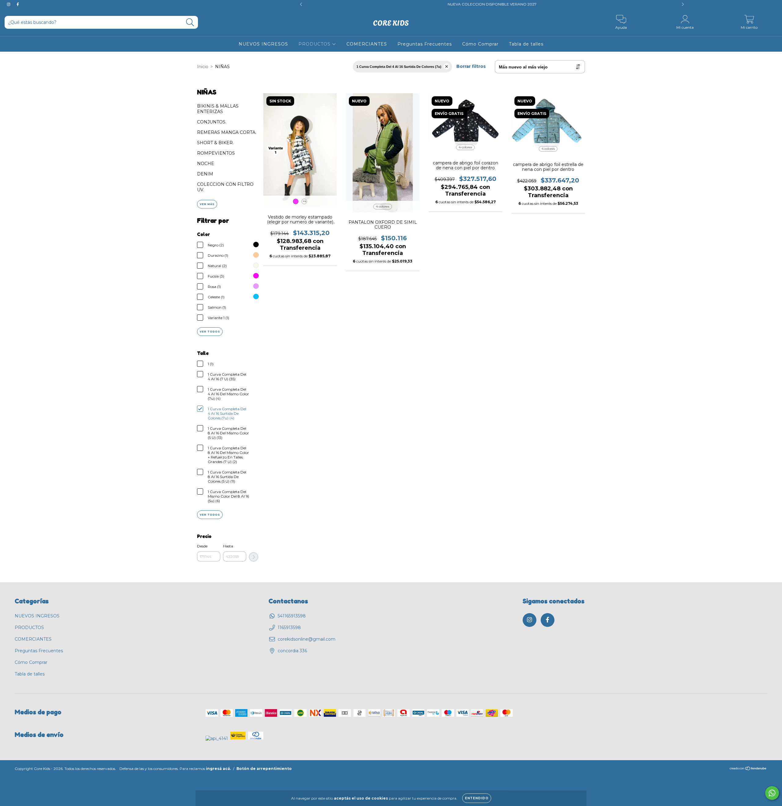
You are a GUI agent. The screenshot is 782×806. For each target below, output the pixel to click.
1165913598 (289, 627)
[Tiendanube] (748, 769)
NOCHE (205, 163)
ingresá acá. (218, 768)
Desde (202, 546)
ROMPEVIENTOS (216, 153)
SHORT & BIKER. (215, 142)
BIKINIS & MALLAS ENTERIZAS (218, 108)
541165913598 (292, 616)
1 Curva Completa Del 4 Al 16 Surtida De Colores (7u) (398, 66)
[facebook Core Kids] (18, 4)
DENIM (205, 174)
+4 (304, 201)
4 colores (382, 206)
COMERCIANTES (366, 44)
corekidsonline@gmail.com (306, 639)
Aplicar (253, 556)
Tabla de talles (526, 44)
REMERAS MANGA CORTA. (226, 132)
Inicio (202, 66)
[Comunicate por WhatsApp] (772, 793)
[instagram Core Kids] (9, 4)
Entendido (476, 798)
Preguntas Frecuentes (424, 44)
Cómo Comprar (480, 44)
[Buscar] (190, 22)
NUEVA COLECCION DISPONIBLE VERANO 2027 (400, 4)
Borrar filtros (471, 66)
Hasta (228, 546)
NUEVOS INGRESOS (263, 44)
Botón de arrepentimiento (264, 768)
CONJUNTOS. (211, 122)
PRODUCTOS (315, 44)
